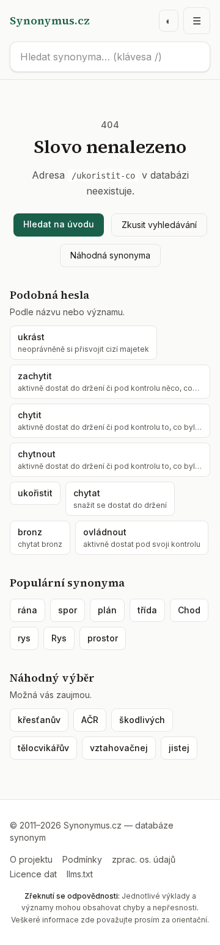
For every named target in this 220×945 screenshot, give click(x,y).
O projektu (31, 859)
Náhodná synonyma (110, 255)
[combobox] (110, 56)
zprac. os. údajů (143, 859)
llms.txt (80, 874)
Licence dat (33, 874)
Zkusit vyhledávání (159, 224)
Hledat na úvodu (58, 224)
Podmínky (82, 859)
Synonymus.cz (50, 20)
